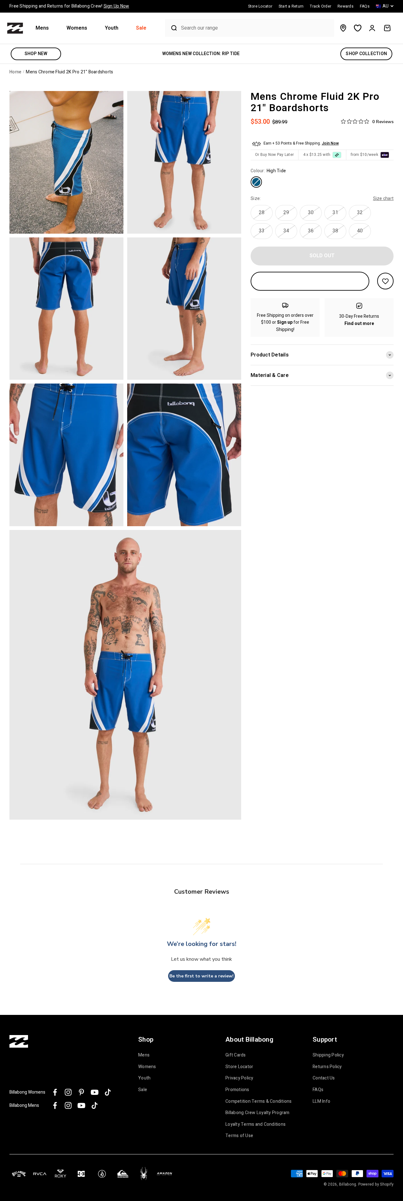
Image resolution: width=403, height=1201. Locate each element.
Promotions (237, 1090)
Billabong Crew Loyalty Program (257, 1113)
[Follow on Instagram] (68, 1092)
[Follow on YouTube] (94, 1092)
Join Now (330, 143)
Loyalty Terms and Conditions (255, 1124)
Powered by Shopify (376, 1184)
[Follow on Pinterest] (81, 1092)
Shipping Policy (328, 1055)
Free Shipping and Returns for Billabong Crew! (69, 6)
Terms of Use (239, 1136)
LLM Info (321, 1101)
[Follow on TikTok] (108, 1092)
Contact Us (324, 1078)
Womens (76, 28)
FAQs (318, 1090)
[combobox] (256, 28)
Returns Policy (327, 1067)
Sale (141, 28)
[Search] (171, 28)
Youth (111, 28)
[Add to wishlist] (385, 281)
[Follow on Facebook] (55, 1092)
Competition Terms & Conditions (258, 1101)
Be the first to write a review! (201, 976)
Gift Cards (235, 1055)
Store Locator (239, 1067)
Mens (42, 28)
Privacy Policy (239, 1078)
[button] (44, 28)
